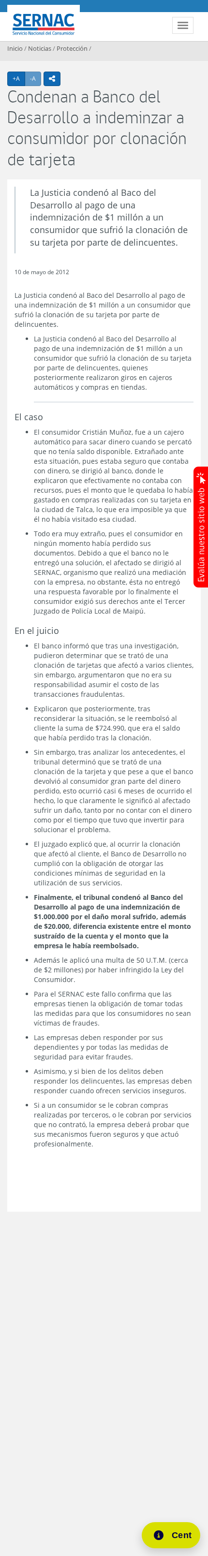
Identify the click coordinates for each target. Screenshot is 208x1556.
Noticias (39, 48)
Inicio (15, 48)
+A (19, 78)
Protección (72, 48)
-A (35, 78)
